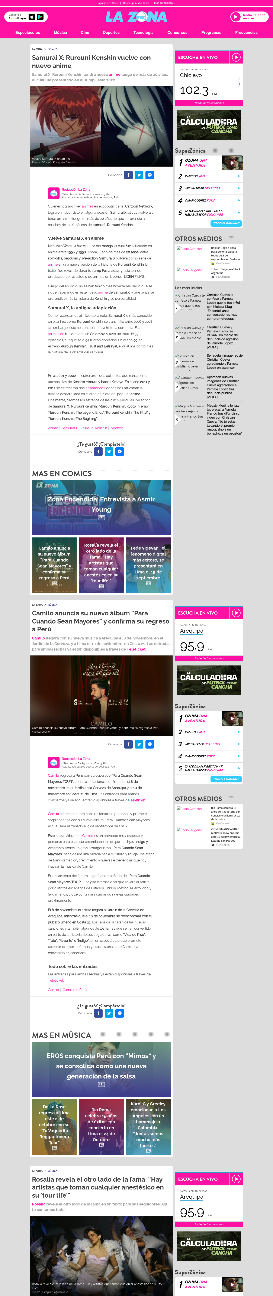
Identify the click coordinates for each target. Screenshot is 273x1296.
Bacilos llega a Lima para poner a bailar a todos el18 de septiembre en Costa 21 (225, 253)
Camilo (38, 638)
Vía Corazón (223, 263)
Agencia (117, 428)
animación (56, 334)
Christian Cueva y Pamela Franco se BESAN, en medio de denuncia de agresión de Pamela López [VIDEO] (223, 337)
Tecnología (144, 32)
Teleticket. (137, 649)
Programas (211, 32)
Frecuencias (246, 32)
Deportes (111, 32)
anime (115, 74)
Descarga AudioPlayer (136, 3)
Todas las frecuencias (208, 102)
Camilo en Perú (75, 990)
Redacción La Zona (76, 190)
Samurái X (70, 428)
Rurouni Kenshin (94, 428)
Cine (85, 32)
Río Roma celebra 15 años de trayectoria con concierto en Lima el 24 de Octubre (225, 813)
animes (87, 206)
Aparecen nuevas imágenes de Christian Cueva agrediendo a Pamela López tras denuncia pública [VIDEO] (223, 387)
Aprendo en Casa (108, 3)
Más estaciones (163, 2)
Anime (53, 428)
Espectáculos (27, 32)
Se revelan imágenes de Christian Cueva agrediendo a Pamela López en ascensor (225, 361)
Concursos (177, 32)
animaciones (95, 388)
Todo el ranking (226, 223)
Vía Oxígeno (223, 276)
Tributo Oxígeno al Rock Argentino (226, 271)
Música (60, 32)
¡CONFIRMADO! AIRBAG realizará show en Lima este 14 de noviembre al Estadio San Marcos (226, 835)
